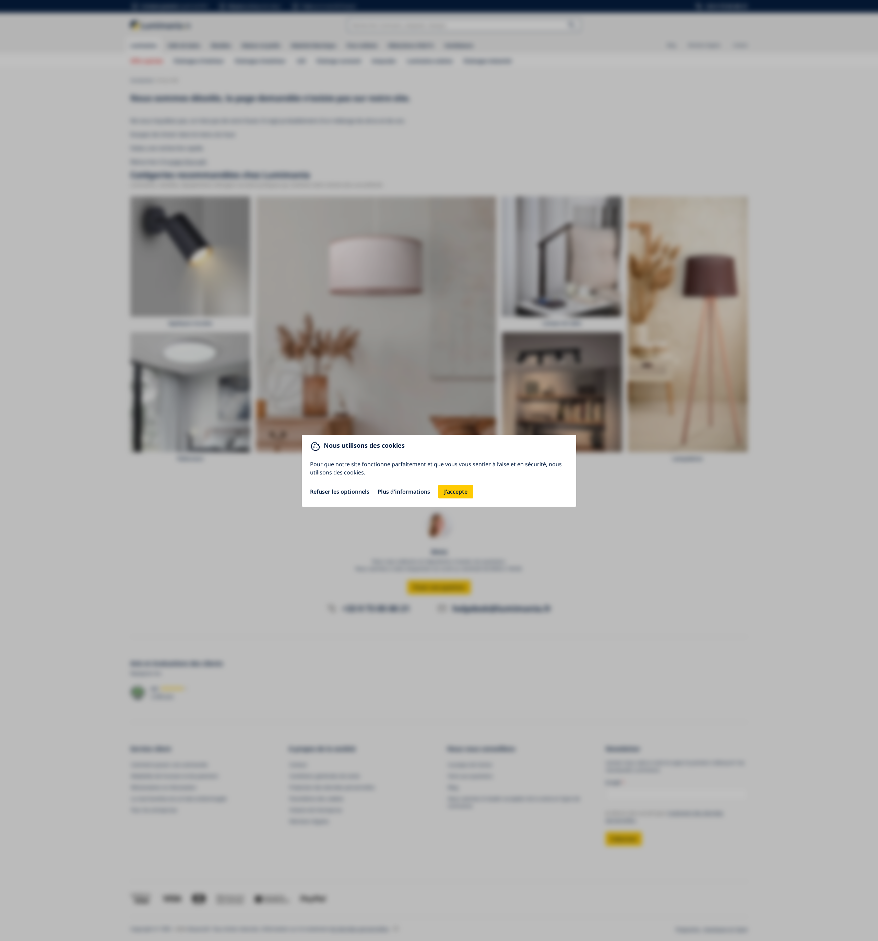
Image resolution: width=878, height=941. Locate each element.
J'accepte (455, 491)
